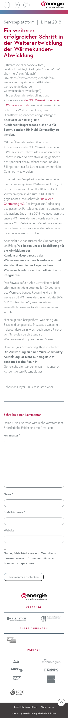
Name (8, 494)
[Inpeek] (51, 669)
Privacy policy (47, 707)
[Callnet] (17, 618)
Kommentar (12, 435)
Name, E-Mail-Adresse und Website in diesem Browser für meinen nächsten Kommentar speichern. (30, 558)
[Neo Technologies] (51, 661)
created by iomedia (21, 713)
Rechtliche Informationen (26, 707)
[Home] (34, 596)
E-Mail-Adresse (14, 512)
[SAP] (17, 678)
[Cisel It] (17, 669)
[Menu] (7, 5)
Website (9, 530)
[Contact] (26, 5)
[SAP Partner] (11, 639)
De (17, 4)
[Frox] (17, 690)
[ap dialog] (51, 679)
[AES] (51, 618)
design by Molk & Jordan (44, 713)
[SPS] (17, 661)
